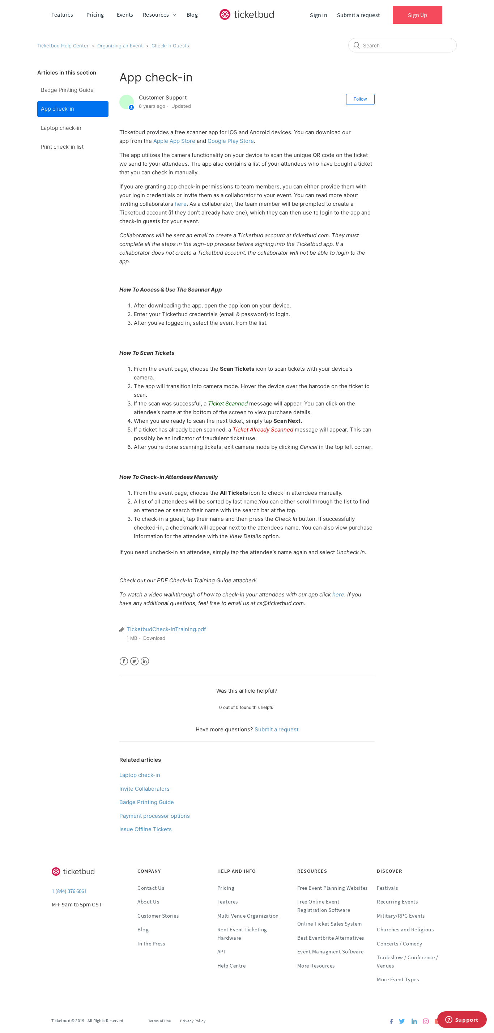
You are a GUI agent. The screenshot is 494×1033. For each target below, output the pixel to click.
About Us (148, 901)
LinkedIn (144, 661)
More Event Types (398, 979)
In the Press (151, 943)
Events (125, 14)
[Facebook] (391, 1022)
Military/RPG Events (401, 915)
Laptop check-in (61, 127)
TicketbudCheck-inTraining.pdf (166, 629)
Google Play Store (231, 140)
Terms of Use (159, 1020)
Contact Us (150, 887)
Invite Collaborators (144, 788)
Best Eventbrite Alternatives (330, 937)
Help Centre (231, 965)
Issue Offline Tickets (145, 829)
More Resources (316, 965)
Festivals (387, 887)
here (181, 203)
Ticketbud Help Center (63, 45)
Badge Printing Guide (67, 89)
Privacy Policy (192, 1020)
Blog (192, 14)
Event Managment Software (330, 951)
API (221, 951)
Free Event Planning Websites (332, 887)
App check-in (57, 108)
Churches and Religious (405, 929)
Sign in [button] (318, 14)
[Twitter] (402, 1022)
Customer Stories (158, 915)
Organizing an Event (120, 45)
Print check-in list (62, 146)
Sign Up (417, 14)
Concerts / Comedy (399, 943)
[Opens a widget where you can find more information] (462, 1020)
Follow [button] (360, 99)
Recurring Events (397, 901)
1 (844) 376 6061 (69, 891)
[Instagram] (426, 1022)
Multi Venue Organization (248, 915)
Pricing (95, 14)
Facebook (123, 661)
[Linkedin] (414, 1022)
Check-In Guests (170, 45)
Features (62, 14)
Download (154, 638)
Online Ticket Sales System (329, 923)
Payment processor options (154, 815)
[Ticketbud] (247, 14)
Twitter (134, 661)
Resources (156, 14)
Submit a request (358, 14)
